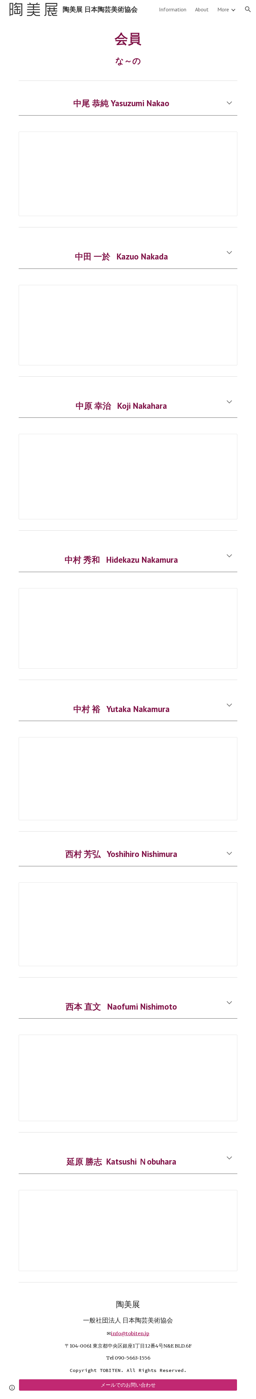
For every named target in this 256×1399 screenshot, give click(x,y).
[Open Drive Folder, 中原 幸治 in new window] (224, 442)
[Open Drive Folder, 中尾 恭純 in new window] (224, 140)
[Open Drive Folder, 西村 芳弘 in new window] (224, 891)
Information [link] (172, 9)
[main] (128, 48)
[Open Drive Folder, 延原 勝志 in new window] (224, 1198)
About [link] (202, 9)
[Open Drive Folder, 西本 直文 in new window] (224, 1043)
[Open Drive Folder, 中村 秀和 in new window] (224, 596)
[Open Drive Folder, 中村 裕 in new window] (224, 745)
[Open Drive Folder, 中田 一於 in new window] (224, 293)
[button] (248, 9)
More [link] (223, 9)
